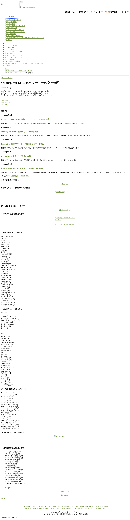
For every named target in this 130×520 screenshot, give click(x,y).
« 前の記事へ (5, 100)
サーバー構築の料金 (92, 506)
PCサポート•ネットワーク (13, 55)
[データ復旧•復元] (65, 210)
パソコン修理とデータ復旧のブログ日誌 (18, 71)
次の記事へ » (5, 104)
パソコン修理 (9, 49)
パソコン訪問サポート (40, 506)
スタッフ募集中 (78, 508)
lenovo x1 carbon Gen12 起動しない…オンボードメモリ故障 (25, 119)
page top (3, 498)
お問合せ (8, 65)
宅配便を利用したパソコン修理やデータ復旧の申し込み (24, 63)
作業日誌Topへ (6, 102)
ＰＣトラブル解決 (63, 506)
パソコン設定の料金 (77, 506)
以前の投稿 (14, 176)
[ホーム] (10, 7)
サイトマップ (89, 508)
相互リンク (65, 491)
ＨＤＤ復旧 (52, 506)
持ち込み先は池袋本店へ (13, 61)
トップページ (26, 506)
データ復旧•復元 (10, 47)
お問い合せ (104, 506)
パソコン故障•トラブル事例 (14, 51)
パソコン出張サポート (12, 45)
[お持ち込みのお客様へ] (65, 184)
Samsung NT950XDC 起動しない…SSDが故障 (19, 132)
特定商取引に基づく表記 (56, 508)
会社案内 (28, 508)
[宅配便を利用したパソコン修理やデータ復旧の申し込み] (65, 197)
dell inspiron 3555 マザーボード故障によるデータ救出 (22, 144)
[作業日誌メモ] (7, 78)
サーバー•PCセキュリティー (14, 57)
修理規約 (69, 508)
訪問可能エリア (10, 53)
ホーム (7, 43)
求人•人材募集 (9, 59)
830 (27, 176)
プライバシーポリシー (39, 508)
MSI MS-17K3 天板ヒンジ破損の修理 (16, 156)
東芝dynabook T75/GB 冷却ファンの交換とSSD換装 (22, 168)
